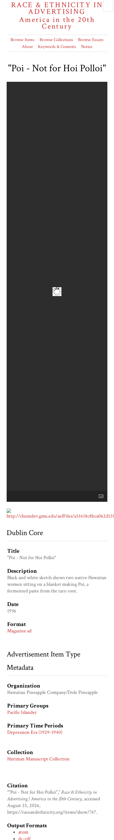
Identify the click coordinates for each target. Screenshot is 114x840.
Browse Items (23, 40)
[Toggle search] (108, 6)
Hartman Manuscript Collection (38, 759)
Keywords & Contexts (57, 47)
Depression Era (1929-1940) (35, 732)
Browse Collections (56, 40)
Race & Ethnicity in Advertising (57, 16)
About (27, 47)
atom (23, 832)
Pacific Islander (22, 712)
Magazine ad (19, 631)
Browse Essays (90, 40)
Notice (86, 47)
